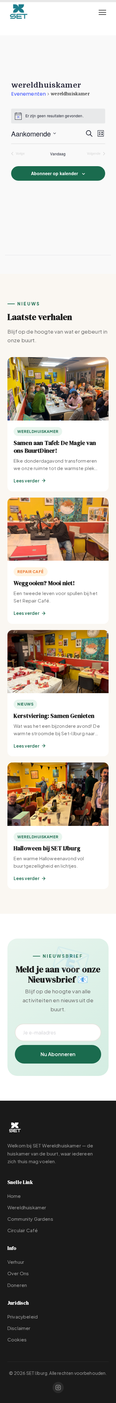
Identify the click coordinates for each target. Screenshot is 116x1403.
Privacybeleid (22, 1316)
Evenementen (28, 94)
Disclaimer (19, 1328)
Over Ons (18, 1273)
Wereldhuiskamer (26, 1207)
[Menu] (102, 12)
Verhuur (15, 1262)
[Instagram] (58, 1387)
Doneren (17, 1285)
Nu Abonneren (58, 1054)
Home (14, 1196)
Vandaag (58, 153)
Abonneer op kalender (54, 173)
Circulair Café (22, 1230)
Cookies (17, 1339)
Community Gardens (30, 1219)
